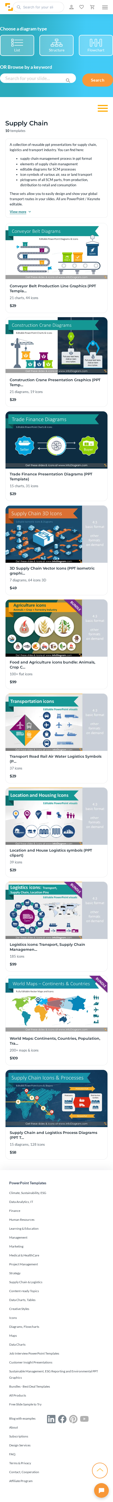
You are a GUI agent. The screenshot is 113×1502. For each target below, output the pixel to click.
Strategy (14, 1273)
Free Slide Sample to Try (25, 1404)
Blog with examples (22, 1418)
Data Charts (17, 1344)
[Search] (68, 80)
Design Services (19, 1445)
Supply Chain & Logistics (25, 1282)
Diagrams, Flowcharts (24, 1327)
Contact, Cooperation (24, 1472)
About (13, 1427)
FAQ (12, 1454)
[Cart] (91, 7)
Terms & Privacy (20, 1463)
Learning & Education (24, 1228)
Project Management (23, 1264)
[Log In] (71, 7)
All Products (17, 1395)
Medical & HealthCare (24, 1255)
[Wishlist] (81, 7)
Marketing (16, 1246)
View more (18, 212)
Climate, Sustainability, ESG (27, 1193)
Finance (14, 1211)
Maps (13, 1336)
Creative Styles (19, 1309)
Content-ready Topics (24, 1291)
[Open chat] (101, 1490)
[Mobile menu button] (105, 7)
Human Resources (21, 1220)
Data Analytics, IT (21, 1202)
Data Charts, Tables (22, 1300)
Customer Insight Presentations (30, 1362)
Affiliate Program (21, 1481)
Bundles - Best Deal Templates (29, 1386)
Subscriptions (18, 1436)
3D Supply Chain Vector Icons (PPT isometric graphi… (52, 571)
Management (18, 1237)
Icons (13, 1318)
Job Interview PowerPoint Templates (34, 1353)
